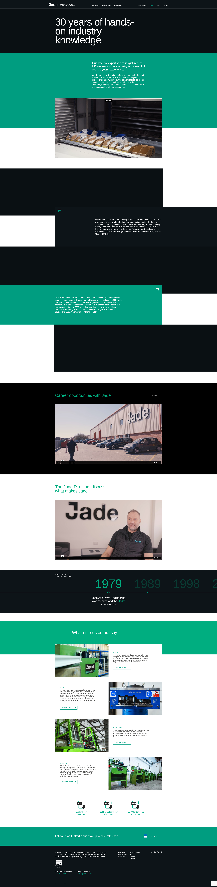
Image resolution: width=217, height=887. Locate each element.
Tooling (95, 5)
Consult (129, 5)
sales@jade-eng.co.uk (85, 874)
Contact (166, 5)
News (158, 5)
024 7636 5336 (60, 874)
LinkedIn (76, 836)
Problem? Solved (135, 852)
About (151, 5)
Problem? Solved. (141, 5)
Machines (106, 5)
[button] (69, 592)
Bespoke (118, 5)
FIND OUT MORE (120, 667)
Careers (154, 395)
